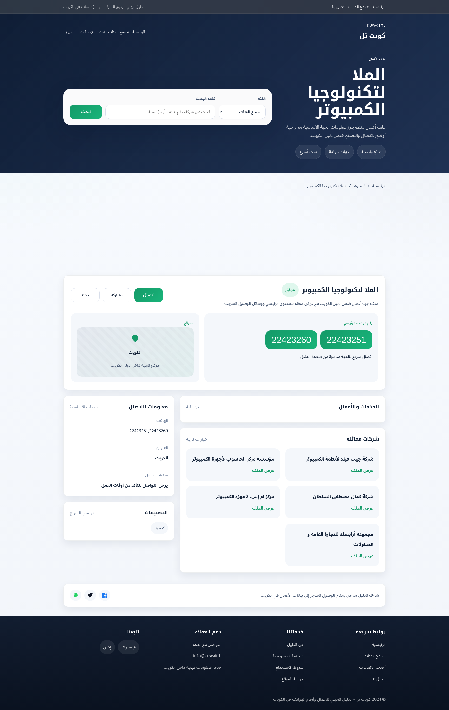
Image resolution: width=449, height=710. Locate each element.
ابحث (86, 111)
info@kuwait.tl (207, 656)
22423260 (291, 340)
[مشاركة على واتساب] (75, 595)
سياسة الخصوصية (288, 656)
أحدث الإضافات (92, 32)
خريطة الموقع (292, 678)
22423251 (346, 340)
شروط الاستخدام (289, 667)
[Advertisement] (224, 233)
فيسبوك (129, 647)
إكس (107, 647)
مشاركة (117, 295)
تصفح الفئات (358, 7)
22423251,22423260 (148, 431)
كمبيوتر (359, 185)
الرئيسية (379, 7)
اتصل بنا (338, 7)
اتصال (148, 295)
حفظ (85, 295)
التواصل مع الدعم (207, 644)
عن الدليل (295, 644)
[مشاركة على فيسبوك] (104, 595)
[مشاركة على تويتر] (90, 595)
